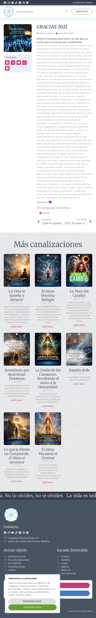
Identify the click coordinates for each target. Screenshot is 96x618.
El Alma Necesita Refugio (48, 295)
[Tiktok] (16, 2)
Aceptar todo (32, 607)
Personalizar (32, 601)
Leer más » (17, 327)
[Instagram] (9, 2)
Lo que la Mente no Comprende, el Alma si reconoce (17, 455)
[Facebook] (5, 2)
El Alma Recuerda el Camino (48, 453)
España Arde (79, 370)
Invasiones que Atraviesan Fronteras (17, 374)
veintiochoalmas (24, 11)
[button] (66, 12)
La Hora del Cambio (79, 293)
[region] (32, 593)
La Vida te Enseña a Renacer (17, 295)
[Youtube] (12, 2)
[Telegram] (20, 2)
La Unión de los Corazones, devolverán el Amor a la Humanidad (48, 378)
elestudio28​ (87, 611)
